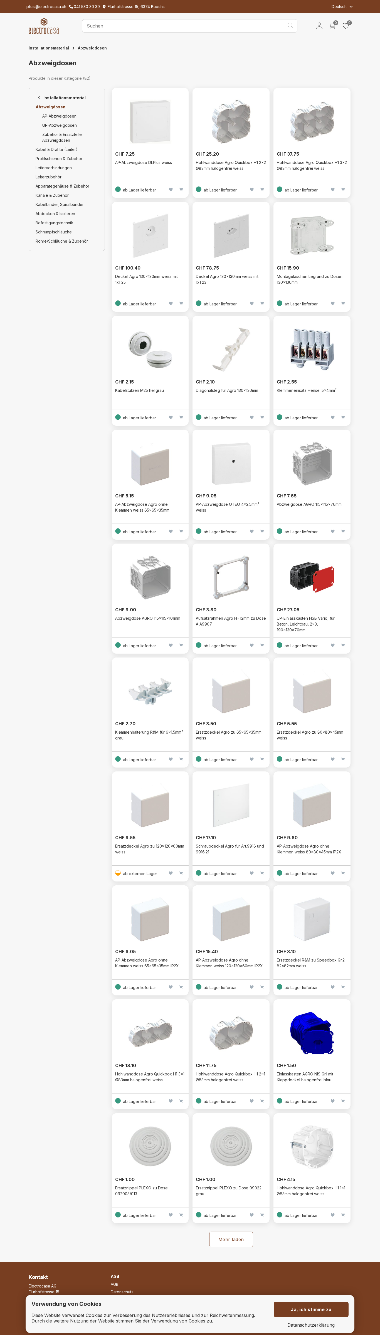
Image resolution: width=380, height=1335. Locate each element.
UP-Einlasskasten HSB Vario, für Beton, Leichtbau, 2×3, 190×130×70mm (306, 624)
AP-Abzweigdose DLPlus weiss (143, 162)
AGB (115, 1284)
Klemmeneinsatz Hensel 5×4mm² (307, 390)
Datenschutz (122, 1291)
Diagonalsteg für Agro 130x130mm (227, 390)
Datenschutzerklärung (311, 1325)
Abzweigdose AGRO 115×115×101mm (147, 618)
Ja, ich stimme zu (311, 1309)
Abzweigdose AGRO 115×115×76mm (309, 504)
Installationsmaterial (49, 48)
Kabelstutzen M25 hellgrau (139, 390)
